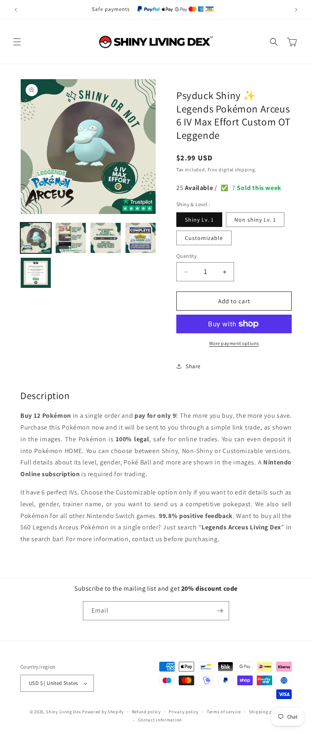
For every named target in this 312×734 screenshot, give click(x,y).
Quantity (186, 256)
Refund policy (146, 712)
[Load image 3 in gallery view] (105, 237)
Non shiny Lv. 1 (255, 219)
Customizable (204, 238)
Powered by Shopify (103, 712)
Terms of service (224, 712)
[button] (17, 42)
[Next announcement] (296, 10)
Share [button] (193, 366)
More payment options (234, 343)
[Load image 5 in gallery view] (35, 272)
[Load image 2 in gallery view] (70, 237)
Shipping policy (266, 712)
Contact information (160, 720)
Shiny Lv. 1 (199, 219)
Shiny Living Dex (63, 712)
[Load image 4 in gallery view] (140, 237)
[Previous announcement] (16, 10)
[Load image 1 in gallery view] (35, 237)
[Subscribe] (220, 610)
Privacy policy (184, 712)
